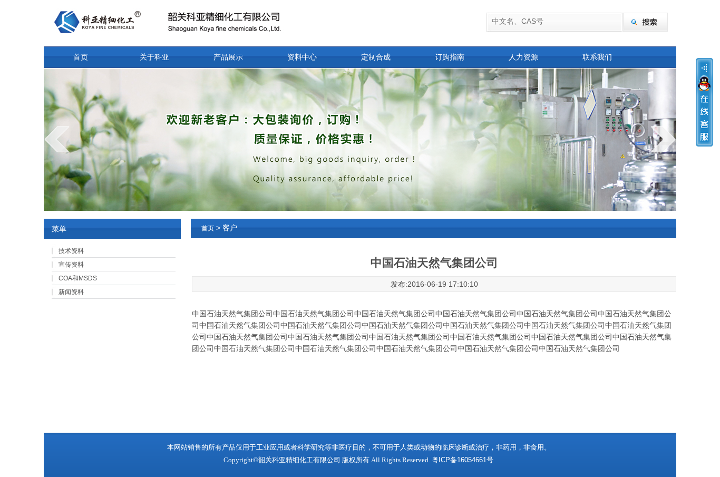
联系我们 (597, 57)
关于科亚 (154, 57)
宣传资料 (71, 264)
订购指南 (449, 57)
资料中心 (302, 57)
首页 (80, 57)
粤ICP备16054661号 (462, 460)
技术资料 (71, 251)
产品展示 (228, 57)
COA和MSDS (78, 278)
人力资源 (523, 57)
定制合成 (376, 57)
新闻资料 (71, 292)
